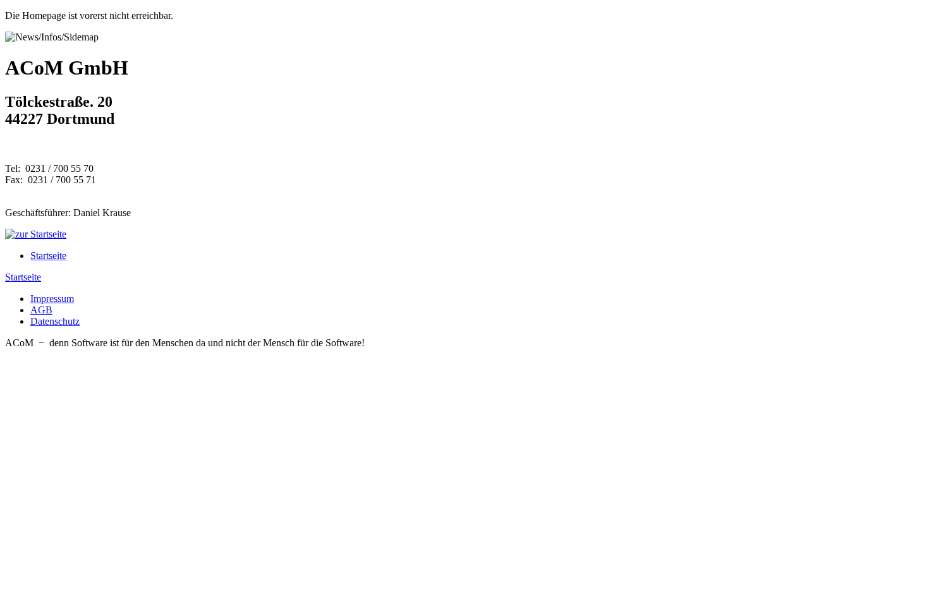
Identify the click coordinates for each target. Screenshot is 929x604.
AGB (41, 310)
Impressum (52, 298)
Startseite (48, 255)
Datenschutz (55, 321)
